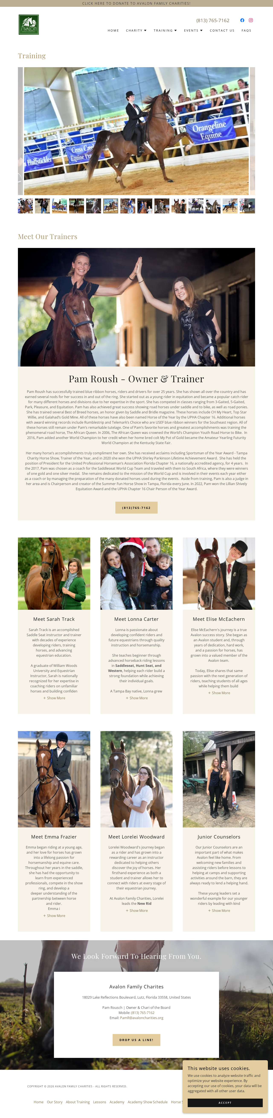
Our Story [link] (54, 1102)
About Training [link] (78, 1102)
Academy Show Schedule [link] (148, 1102)
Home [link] (113, 30)
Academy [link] (117, 1102)
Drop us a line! (136, 1040)
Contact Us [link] (222, 30)
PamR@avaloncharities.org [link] (141, 1017)
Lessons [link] (99, 1102)
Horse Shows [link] (181, 1102)
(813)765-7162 (136, 508)
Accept (225, 1103)
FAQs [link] (247, 30)
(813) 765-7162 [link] (212, 20)
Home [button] (39, 1102)
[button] (136, 30)
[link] (29, 24)
